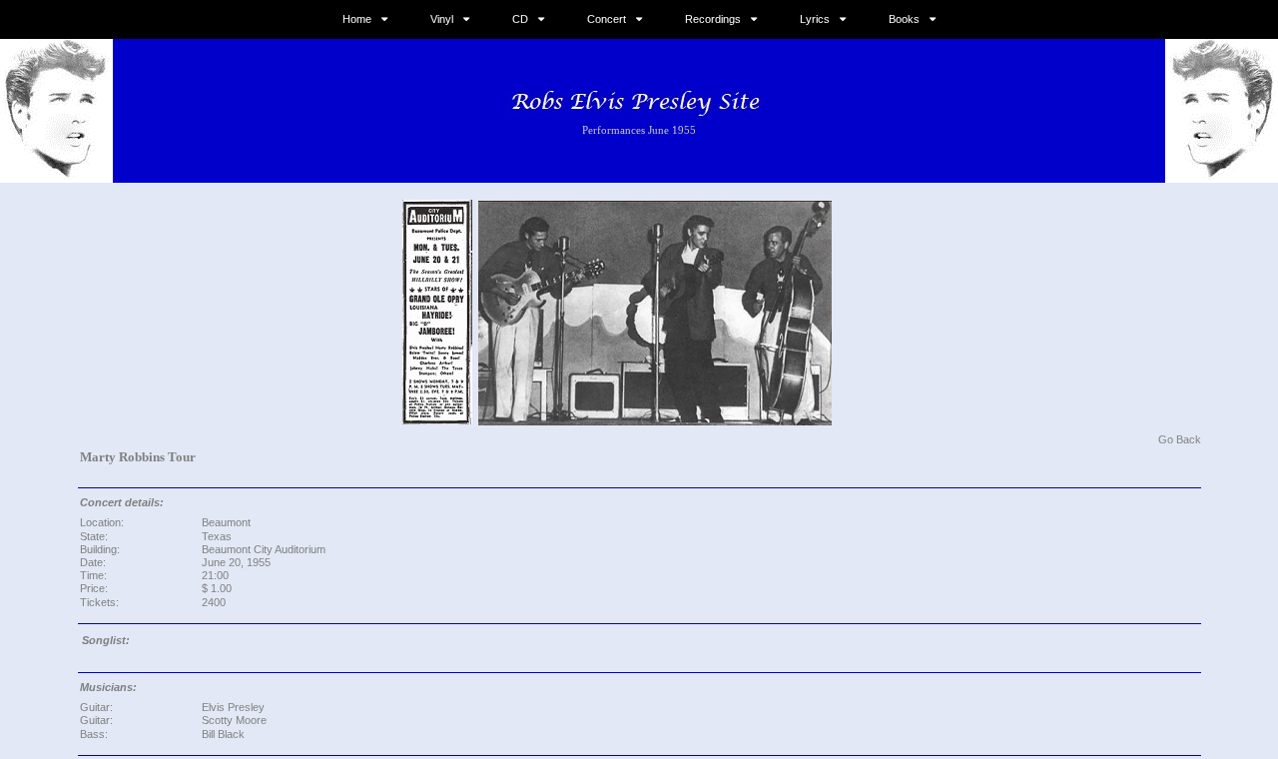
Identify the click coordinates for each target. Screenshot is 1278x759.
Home (356, 19)
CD (520, 19)
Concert (606, 19)
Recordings (713, 19)
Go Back (1179, 439)
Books (904, 19)
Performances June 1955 (639, 130)
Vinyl (441, 19)
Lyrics (815, 19)
